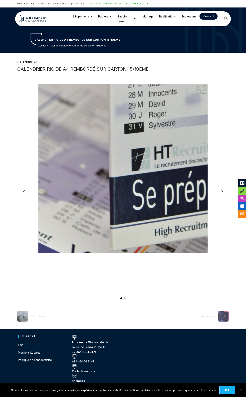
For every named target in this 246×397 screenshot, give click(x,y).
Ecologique (189, 16)
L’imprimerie (81, 16)
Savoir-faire (122, 19)
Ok (227, 390)
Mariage (148, 16)
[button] (226, 19)
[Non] (241, 390)
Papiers (103, 16)
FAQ (20, 345)
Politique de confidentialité (35, 359)
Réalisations (167, 16)
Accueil (42, 45)
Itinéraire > (79, 380)
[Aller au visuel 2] (125, 298)
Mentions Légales (29, 352)
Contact (208, 16)
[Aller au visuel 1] (121, 298)
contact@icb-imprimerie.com (69, 3)
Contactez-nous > (83, 371)
